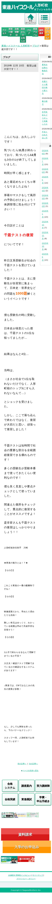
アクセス (4, 31)
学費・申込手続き (43, 799)
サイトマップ (38, 875)
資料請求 (41, 31)
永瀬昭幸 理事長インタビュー (19, 875)
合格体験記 (17, 32)
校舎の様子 (11, 32)
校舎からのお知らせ (23, 35)
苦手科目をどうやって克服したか (45, 118)
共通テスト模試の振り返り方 (45, 87)
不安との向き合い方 (45, 135)
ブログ (29, 31)
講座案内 (26, 785)
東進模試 (26, 799)
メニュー (44, 22)
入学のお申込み (26, 847)
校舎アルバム (35, 32)
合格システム (10, 785)
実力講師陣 (43, 785)
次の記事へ (33, 764)
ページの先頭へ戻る (30, 771)
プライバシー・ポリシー (26, 879)
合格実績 (10, 799)
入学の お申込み (47, 33)
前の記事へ (22, 764)
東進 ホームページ (30, 22)
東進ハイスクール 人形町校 (15, 46)
